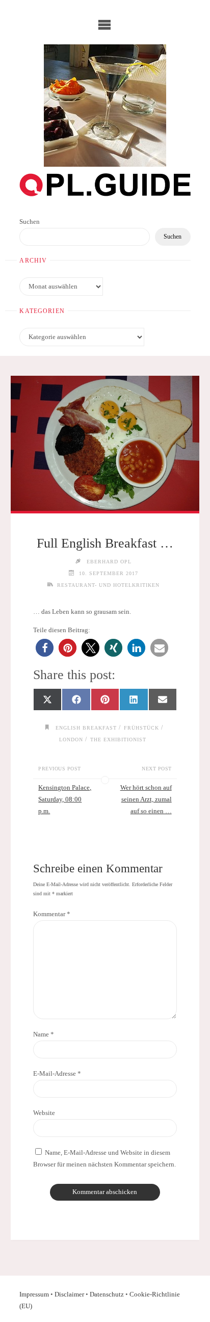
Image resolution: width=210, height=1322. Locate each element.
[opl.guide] (105, 105)
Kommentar (51, 914)
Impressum (34, 1294)
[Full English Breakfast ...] (104, 443)
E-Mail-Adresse (57, 1073)
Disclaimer (69, 1294)
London (71, 739)
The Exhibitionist (118, 739)
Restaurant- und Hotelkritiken (108, 585)
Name (43, 1034)
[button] (45, 648)
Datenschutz (107, 1294)
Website (44, 1113)
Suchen (29, 221)
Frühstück (141, 728)
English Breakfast (86, 728)
